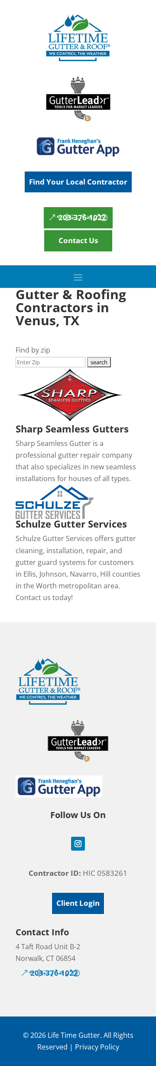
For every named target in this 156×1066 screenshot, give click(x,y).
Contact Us (78, 240)
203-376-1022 (82, 217)
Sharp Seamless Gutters (72, 428)
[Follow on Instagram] (78, 844)
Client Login (78, 903)
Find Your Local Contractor (78, 182)
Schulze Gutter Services (71, 523)
